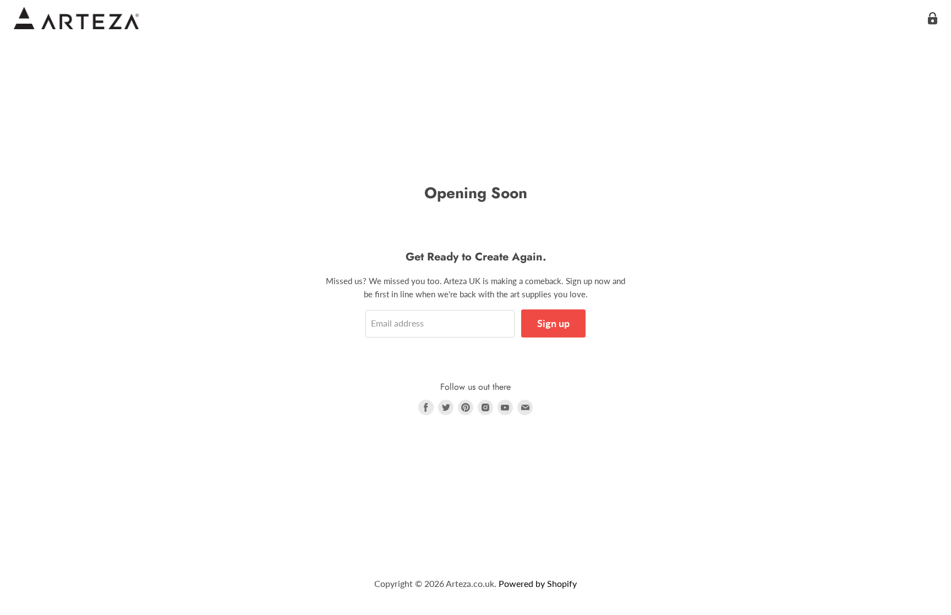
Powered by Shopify (538, 583)
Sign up (553, 323)
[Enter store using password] (932, 18)
